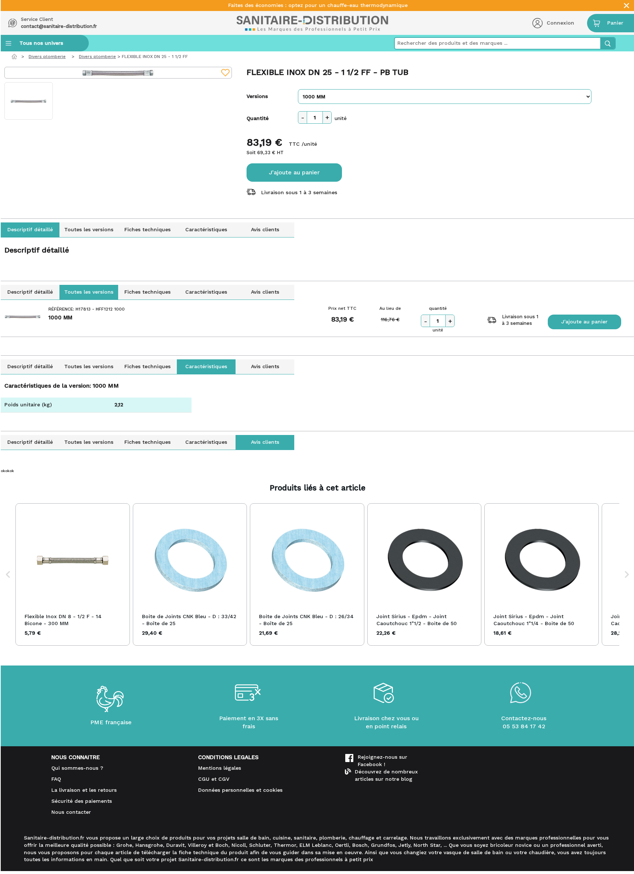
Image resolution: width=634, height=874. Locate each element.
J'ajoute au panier (294, 172)
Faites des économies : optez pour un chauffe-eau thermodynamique (318, 5)
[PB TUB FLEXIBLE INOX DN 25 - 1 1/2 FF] (118, 72)
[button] (8, 574)
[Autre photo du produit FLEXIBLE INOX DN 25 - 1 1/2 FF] (28, 101)
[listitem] (72, 574)
